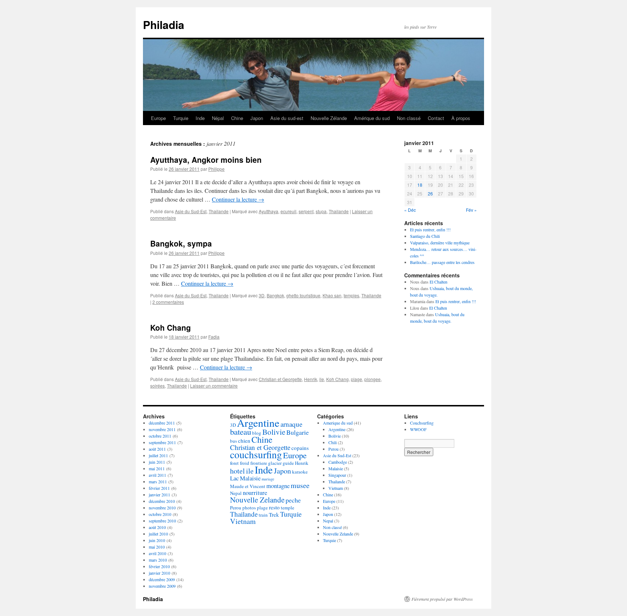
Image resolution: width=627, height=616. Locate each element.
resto (274, 507)
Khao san (332, 295)
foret (234, 463)
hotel (237, 471)
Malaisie (250, 478)
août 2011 (157, 449)
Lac (234, 478)
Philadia (163, 24)
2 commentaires (168, 302)
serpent (306, 211)
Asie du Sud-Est (190, 211)
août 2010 (157, 527)
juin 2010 (157, 540)
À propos (460, 118)
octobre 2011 (160, 436)
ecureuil (288, 211)
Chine (237, 118)
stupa (321, 211)
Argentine (258, 423)
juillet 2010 (158, 534)
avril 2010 (157, 553)
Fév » (471, 210)
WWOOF (418, 429)
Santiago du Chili (425, 236)
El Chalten (438, 282)
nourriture (255, 492)
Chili (332, 442)
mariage (268, 478)
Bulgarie (297, 432)
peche (293, 500)
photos (249, 507)
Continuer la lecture (238, 199)
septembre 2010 (162, 521)
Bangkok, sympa (181, 243)
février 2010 (159, 566)
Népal (218, 118)
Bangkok (275, 295)
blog (256, 433)
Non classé (409, 118)
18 (419, 185)
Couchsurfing (422, 423)
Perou (235, 507)
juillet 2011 (158, 455)
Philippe (216, 169)
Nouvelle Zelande (257, 500)
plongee (372, 379)
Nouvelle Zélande (329, 118)
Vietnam (243, 521)
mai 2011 (157, 468)
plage (356, 379)
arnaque (291, 424)
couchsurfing (256, 454)
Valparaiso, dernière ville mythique (440, 242)
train (263, 515)
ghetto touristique (303, 295)
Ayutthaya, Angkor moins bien (206, 159)
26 (430, 193)
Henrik (310, 379)
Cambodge (337, 462)
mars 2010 (158, 560)
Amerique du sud (338, 423)
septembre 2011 (162, 442)
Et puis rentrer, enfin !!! (430, 229)
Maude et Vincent (247, 486)
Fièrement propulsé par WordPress (442, 599)
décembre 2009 (162, 579)
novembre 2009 (162, 586)
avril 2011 (157, 475)
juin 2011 (157, 462)
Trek (274, 514)
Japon (256, 118)
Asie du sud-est (286, 118)
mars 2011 (158, 481)
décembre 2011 (162, 423)
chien (244, 440)
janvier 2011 (159, 494)
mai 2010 (157, 547)
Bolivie (273, 432)
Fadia (214, 337)
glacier (275, 463)
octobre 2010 (160, 514)
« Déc (410, 210)
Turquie (180, 118)
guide (288, 463)
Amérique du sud (372, 118)
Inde (200, 118)
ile (321, 379)
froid (244, 463)
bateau (240, 431)
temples (351, 295)
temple (287, 507)
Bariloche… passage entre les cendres (442, 262)
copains (300, 447)
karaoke (300, 471)
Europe (158, 118)
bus (233, 441)
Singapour (337, 475)
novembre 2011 (162, 429)
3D (262, 295)
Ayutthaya (268, 211)
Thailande (219, 211)
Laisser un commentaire (214, 386)
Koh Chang (170, 327)
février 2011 (159, 488)
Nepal (236, 493)
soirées (157, 386)
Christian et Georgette (280, 379)
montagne (278, 485)
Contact (436, 118)
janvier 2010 (159, 573)
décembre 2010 (162, 501)
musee (300, 485)
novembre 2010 (162, 507)
